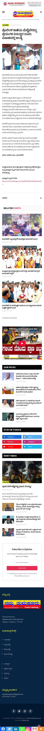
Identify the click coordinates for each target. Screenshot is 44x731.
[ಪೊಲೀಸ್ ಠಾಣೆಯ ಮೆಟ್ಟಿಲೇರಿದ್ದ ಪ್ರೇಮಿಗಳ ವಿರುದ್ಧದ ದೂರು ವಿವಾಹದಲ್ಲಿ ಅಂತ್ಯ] (22, 57)
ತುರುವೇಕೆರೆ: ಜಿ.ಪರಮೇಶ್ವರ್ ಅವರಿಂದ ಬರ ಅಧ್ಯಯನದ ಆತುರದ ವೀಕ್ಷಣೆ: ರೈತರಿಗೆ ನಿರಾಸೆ (22, 306)
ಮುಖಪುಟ (7, 639)
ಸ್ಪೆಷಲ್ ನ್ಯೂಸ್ (8, 668)
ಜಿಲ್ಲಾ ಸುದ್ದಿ (7, 649)
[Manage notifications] (39, 726)
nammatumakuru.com (34, 718)
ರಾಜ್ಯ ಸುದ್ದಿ (5, 482)
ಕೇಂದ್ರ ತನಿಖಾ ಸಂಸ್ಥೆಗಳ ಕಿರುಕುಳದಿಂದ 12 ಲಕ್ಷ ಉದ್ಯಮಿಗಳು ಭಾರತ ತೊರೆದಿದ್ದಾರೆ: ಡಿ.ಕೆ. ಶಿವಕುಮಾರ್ (28, 519)
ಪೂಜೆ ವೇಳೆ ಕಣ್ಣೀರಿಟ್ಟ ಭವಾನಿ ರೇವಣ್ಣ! (16, 486)
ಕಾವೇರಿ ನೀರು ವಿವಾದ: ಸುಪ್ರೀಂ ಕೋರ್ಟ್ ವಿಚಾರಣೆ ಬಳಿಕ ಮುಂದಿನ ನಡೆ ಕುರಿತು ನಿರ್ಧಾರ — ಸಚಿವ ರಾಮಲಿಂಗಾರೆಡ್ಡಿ (27, 376)
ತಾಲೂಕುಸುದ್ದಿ (8, 654)
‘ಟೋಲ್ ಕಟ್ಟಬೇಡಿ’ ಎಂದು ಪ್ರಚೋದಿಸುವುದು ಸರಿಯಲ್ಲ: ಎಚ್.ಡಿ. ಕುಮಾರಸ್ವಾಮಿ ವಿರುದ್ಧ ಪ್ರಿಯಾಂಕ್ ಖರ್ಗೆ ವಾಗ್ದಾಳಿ (29, 506)
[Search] (41, 12)
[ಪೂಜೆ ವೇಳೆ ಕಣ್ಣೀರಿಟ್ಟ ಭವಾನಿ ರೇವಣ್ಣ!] (22, 472)
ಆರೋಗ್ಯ (6, 673)
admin (4, 198)
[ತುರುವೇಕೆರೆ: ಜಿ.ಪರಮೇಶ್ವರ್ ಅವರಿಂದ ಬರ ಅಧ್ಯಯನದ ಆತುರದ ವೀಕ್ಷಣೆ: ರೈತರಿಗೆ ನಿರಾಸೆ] (22, 291)
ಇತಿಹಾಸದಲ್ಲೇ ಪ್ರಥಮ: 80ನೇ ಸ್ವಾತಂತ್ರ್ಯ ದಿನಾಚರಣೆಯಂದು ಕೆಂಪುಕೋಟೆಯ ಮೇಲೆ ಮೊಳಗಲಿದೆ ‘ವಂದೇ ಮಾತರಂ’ (28, 389)
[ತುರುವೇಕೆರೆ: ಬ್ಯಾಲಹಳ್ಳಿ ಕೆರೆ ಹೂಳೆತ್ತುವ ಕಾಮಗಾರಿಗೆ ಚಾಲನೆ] (22, 225)
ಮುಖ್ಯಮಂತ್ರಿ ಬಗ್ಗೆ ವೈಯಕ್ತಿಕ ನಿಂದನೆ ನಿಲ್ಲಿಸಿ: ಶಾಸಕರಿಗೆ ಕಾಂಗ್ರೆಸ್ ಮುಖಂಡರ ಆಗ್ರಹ (21, 272)
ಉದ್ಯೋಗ (7, 664)
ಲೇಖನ (6, 678)
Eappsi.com (25, 720)
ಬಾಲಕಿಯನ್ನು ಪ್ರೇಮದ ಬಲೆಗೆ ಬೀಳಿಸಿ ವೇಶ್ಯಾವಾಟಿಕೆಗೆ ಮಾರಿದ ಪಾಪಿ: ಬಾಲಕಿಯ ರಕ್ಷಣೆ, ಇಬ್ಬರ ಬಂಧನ (28, 416)
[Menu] (3, 12)
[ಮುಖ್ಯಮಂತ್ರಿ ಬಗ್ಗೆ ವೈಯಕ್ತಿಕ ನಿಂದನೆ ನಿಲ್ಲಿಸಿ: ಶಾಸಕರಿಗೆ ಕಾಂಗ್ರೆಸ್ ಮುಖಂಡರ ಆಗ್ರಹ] (22, 257)
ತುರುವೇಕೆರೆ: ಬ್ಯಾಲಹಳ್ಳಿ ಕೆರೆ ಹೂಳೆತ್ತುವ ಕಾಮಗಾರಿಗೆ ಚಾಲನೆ (19, 239)
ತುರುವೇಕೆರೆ (5, 25)
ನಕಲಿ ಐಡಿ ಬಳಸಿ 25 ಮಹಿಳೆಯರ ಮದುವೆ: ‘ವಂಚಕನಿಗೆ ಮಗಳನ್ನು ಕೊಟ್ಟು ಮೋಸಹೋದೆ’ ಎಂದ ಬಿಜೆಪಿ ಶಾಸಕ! (29, 403)
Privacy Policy (18, 576)
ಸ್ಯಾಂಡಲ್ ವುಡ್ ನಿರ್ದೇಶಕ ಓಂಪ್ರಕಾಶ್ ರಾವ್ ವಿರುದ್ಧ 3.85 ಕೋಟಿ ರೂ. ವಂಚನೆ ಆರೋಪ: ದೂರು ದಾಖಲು (28, 531)
